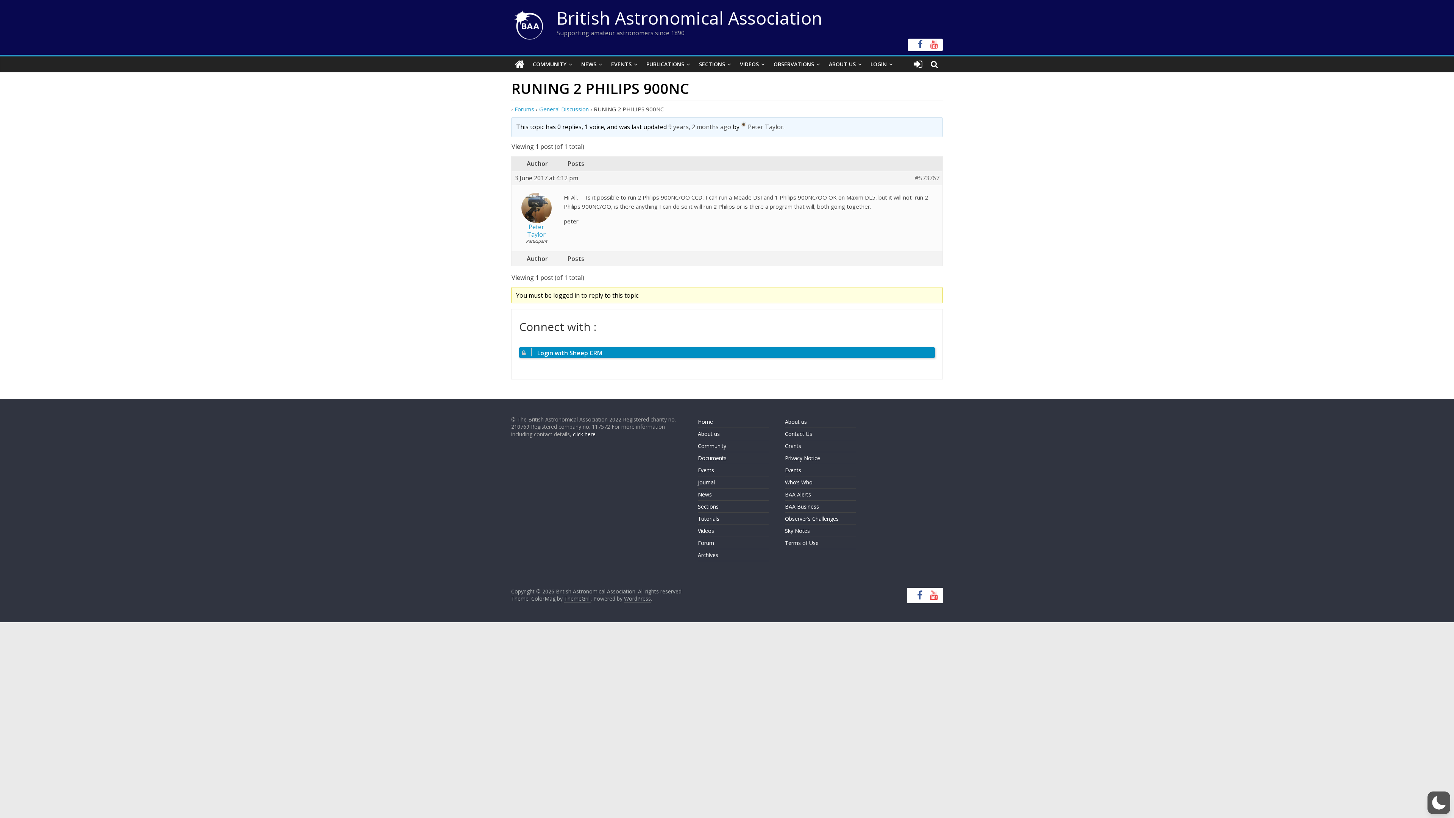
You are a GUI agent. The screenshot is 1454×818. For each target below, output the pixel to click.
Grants (793, 446)
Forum (706, 542)
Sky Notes (797, 530)
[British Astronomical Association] (519, 64)
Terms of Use (802, 542)
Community (549, 64)
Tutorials (708, 518)
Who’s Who (799, 482)
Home (705, 421)
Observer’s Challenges (812, 518)
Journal (706, 482)
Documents (712, 458)
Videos (749, 64)
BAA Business (802, 506)
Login (879, 64)
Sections (712, 64)
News (588, 64)
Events (621, 64)
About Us (842, 64)
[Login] (918, 64)
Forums (524, 109)
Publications (665, 64)
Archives (708, 555)
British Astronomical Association (689, 18)
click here (584, 434)
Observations (794, 64)
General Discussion (564, 109)
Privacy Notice (802, 458)
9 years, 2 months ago (699, 127)
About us (709, 433)
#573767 (926, 178)
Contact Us (798, 433)
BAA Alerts (798, 494)
